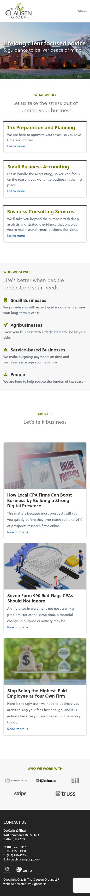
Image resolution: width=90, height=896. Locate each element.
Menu (82, 10)
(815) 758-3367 (16, 847)
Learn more (24, 145)
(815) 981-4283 (16, 855)
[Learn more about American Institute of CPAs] (24, 869)
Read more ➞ (45, 531)
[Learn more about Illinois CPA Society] (7, 869)
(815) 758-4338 (16, 851)
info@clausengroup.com (23, 859)
